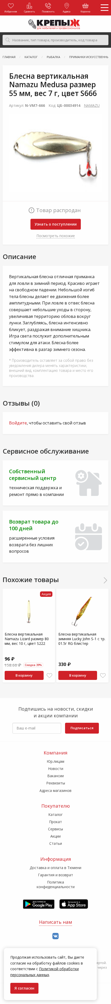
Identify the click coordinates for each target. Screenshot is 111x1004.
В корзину (24, 675)
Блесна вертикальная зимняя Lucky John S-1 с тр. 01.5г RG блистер (81, 639)
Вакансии (55, 775)
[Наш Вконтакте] (55, 936)
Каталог (55, 814)
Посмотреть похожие (55, 235)
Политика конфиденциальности (56, 884)
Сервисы (55, 828)
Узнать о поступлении (56, 224)
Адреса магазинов (55, 790)
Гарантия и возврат (55, 874)
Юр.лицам (55, 761)
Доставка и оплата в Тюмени (55, 867)
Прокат (55, 821)
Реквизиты (55, 783)
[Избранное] (49, 675)
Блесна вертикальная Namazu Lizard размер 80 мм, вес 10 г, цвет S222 (27, 639)
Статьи (55, 843)
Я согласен (24, 988)
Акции (55, 836)
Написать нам (55, 922)
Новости (55, 768)
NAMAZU (92, 105)
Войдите (18, 423)
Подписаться (81, 728)
